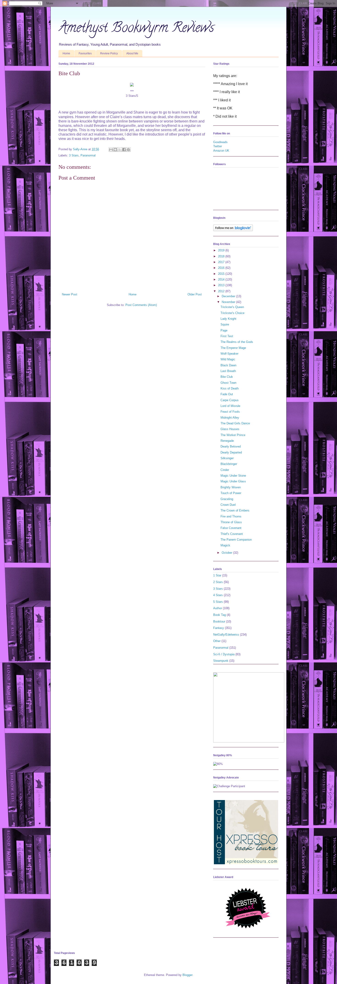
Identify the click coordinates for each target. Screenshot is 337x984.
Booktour (219, 621)
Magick (225, 545)
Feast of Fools (230, 411)
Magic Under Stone (233, 475)
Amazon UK (221, 150)
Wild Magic (228, 359)
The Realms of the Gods (237, 342)
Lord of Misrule (230, 406)
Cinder (225, 470)
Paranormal (88, 155)
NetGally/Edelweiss (226, 634)
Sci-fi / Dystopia (224, 654)
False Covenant (231, 528)
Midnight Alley (230, 417)
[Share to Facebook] (124, 149)
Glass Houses (230, 429)
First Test (227, 336)
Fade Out (227, 394)
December (229, 296)
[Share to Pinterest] (128, 149)
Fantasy (218, 628)
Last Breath (228, 371)
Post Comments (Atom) (141, 305)
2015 (221, 273)
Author (217, 608)
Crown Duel (228, 504)
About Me (132, 53)
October (227, 552)
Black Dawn (228, 365)
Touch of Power (231, 493)
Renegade (227, 440)
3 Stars (74, 155)
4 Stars (218, 595)
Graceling (227, 499)
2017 (221, 262)
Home (66, 53)
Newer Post (69, 294)
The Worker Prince (233, 435)
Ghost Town (228, 382)
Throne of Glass (231, 522)
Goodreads (220, 142)
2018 (221, 256)
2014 (221, 279)
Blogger (187, 975)
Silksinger (227, 458)
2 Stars (218, 582)
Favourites (85, 53)
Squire (225, 324)
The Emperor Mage (233, 348)
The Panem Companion (236, 539)
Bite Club (227, 376)
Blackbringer (229, 464)
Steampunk (220, 660)
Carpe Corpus (230, 400)
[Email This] (111, 149)
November (229, 302)
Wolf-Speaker (229, 353)
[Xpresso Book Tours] (246, 863)
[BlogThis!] (115, 149)
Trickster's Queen (232, 307)
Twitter (217, 146)
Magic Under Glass (233, 481)
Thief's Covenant (232, 534)
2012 (221, 291)
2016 (221, 268)
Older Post (195, 294)
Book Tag (219, 615)
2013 (221, 285)
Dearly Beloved (231, 446)
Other (217, 641)
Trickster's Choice (232, 313)
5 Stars (218, 601)
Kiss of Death (230, 388)
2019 (221, 250)
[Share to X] (119, 149)
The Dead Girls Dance (235, 423)
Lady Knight (228, 318)
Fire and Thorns (231, 516)
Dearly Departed (231, 452)
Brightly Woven (231, 487)
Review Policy (109, 53)
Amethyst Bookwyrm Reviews (136, 29)
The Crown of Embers (235, 510)
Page (224, 330)
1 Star (217, 575)
